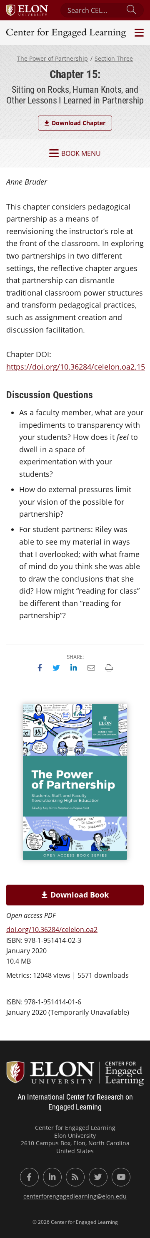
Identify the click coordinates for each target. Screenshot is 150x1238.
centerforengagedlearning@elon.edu (75, 1196)
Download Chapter (78, 123)
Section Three (114, 58)
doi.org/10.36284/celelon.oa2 (52, 929)
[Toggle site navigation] (138, 33)
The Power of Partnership (52, 58)
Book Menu (81, 153)
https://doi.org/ (75, 367)
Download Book (79, 895)
